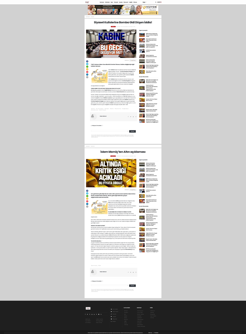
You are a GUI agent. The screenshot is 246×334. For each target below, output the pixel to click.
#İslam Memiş (94, 265)
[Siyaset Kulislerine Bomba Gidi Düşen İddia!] (111, 43)
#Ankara (93, 108)
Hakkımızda (87, 319)
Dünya (135, 2)
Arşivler (114, 316)
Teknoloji (126, 324)
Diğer (144, 2)
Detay (150, 332)
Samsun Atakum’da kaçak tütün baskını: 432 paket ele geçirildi (152, 46)
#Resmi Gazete (102, 110)
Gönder (132, 131)
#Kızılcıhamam (118, 108)
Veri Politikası (88, 322)
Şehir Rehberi (140, 324)
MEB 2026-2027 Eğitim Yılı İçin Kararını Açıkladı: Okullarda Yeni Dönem (152, 81)
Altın (110, 235)
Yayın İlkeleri (87, 320)
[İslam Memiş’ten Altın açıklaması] (111, 173)
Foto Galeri (115, 309)
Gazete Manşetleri (141, 326)
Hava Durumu (140, 310)
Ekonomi (126, 2)
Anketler (152, 312)
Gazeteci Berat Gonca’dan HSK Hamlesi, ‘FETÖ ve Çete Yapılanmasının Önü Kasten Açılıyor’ (152, 88)
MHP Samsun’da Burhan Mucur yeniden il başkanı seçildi (152, 35)
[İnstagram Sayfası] (90, 314)
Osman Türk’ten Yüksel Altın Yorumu (151, 100)
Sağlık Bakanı (107, 90)
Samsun (102, 2)
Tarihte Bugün (140, 319)
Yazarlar (114, 314)
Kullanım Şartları (99, 319)
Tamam (156, 332)
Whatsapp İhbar (99, 320)
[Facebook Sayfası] (86, 314)
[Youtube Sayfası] (92, 314)
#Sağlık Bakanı (125, 108)
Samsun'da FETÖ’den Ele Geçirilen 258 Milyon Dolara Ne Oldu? (152, 95)
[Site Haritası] (99, 314)
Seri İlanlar (139, 323)
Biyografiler (152, 314)
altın (117, 201)
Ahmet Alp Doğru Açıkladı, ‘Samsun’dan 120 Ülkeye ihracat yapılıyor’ (152, 67)
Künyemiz (114, 319)
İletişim (114, 321)
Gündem (107, 2)
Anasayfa (88, 16)
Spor (112, 2)
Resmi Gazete (120, 91)
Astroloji (152, 317)
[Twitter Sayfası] (88, 314)
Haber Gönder (99, 322)
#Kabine (112, 108)
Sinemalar (139, 321)
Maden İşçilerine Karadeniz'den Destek (151, 56)
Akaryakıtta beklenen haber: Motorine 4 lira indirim (151, 40)
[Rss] (97, 314)
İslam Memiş (128, 249)
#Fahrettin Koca (94, 110)
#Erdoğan (107, 108)
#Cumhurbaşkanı (100, 108)
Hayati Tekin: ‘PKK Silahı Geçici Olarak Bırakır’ (151, 110)
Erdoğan (131, 71)
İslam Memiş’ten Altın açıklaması (151, 71)
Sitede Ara (152, 310)
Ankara (113, 69)
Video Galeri (115, 311)
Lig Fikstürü (139, 317)
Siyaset (116, 2)
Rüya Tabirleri (153, 316)
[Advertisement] (80, 40)
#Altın (99, 265)
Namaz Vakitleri (140, 314)
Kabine (132, 74)
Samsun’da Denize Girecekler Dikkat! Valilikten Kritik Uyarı (151, 61)
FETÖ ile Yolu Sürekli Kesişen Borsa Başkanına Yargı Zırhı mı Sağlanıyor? (152, 121)
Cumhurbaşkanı (124, 71)
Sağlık (130, 2)
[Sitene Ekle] (101, 314)
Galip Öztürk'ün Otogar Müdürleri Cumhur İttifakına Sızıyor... (151, 105)
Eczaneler (139, 316)
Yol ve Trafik (140, 312)
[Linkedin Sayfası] (95, 314)
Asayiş (121, 2)
